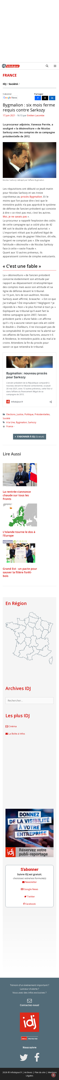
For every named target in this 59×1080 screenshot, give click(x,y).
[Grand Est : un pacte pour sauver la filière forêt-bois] (20, 551)
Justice (20, 414)
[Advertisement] (29, 31)
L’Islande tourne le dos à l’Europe (19, 533)
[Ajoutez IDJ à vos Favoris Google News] (10, 98)
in (52, 97)
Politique (28, 414)
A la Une (10, 422)
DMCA (24, 1039)
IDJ (4, 84)
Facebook (30, 903)
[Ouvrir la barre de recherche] (47, 65)
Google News (30, 889)
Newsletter (31, 882)
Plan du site (40, 1072)
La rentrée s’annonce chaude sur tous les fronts (17, 495)
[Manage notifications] (53, 1075)
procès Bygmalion (31, 196)
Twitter (30, 896)
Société (13, 84)
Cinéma (12, 726)
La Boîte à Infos (16, 733)
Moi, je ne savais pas (15, 216)
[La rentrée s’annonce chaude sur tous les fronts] (20, 474)
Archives (28, 1072)
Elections (11, 414)
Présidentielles (42, 414)
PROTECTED (32, 1039)
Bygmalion (21, 422)
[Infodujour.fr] (10, 65)
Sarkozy (32, 422)
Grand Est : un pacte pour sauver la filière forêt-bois (20, 572)
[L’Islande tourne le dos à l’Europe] (20, 515)
